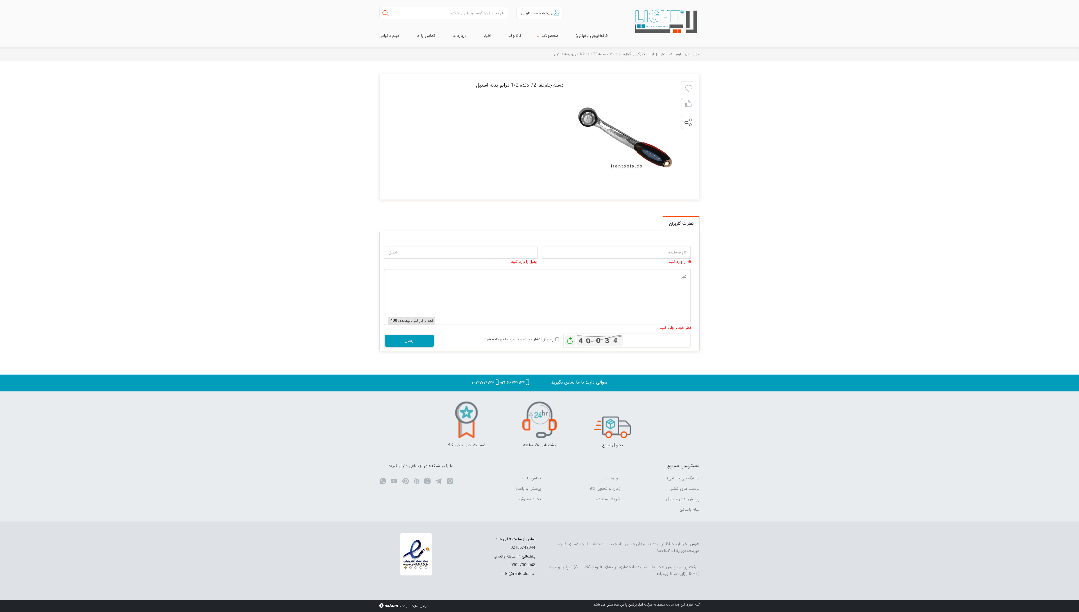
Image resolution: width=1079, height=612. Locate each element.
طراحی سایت (420, 606)
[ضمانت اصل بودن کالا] (466, 419)
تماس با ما (531, 478)
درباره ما (613, 478)
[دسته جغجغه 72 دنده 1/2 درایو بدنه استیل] (625, 136)
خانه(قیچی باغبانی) (683, 478)
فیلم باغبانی (689, 509)
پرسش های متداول (682, 499)
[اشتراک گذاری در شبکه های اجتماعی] (688, 122)
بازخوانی (570, 339)
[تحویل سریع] (612, 419)
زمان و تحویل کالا (605, 488)
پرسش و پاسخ (528, 488)
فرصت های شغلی (684, 488)
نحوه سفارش (530, 499)
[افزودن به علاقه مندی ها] (688, 89)
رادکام (403, 606)
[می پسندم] (688, 105)
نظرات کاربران (681, 223)
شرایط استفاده (608, 499)
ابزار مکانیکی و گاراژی (638, 54)
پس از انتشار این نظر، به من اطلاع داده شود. (518, 339)
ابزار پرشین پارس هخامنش (679, 54)
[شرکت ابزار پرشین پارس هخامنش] (663, 21)
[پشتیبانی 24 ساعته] (539, 419)
